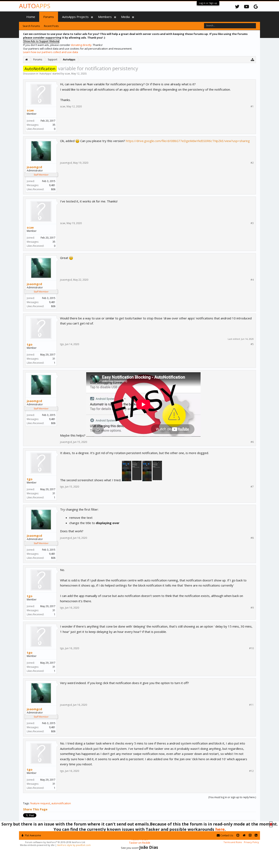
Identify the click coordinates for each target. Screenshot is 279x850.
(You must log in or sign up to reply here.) (232, 797)
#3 (252, 223)
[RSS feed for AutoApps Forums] (256, 835)
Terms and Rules (232, 842)
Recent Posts (51, 26)
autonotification (61, 803)
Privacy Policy (251, 842)
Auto (34, 6)
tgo (29, 344)
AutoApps (45, 73)
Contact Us (226, 835)
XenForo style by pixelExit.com (74, 845)
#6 (252, 442)
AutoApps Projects (75, 17)
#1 (252, 106)
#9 (252, 607)
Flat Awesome (32, 835)
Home (30, 17)
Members (105, 17)
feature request (40, 803)
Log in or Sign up (208, 2)
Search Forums (31, 26)
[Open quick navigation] (252, 59)
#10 (251, 648)
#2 (252, 162)
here (220, 829)
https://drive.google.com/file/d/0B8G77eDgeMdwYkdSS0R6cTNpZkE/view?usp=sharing (188, 141)
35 (53, 125)
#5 (252, 344)
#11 (251, 705)
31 (53, 358)
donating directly (81, 45)
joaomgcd (34, 167)
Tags (26, 803)
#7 (252, 486)
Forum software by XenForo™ (55, 842)
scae (67, 73)
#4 (252, 279)
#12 (251, 771)
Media (125, 17)
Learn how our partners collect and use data (50, 52)
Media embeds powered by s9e (37, 845)
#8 (252, 538)
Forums (48, 17)
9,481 (52, 185)
